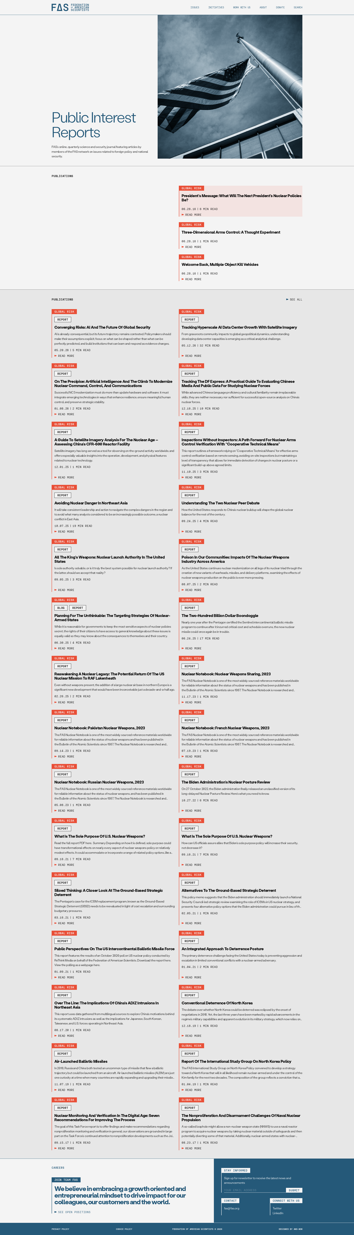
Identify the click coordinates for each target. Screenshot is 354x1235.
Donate (280, 7)
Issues (194, 7)
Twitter (277, 1208)
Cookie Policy (124, 1229)
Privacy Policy (60, 1229)
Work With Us (241, 7)
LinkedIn (278, 1213)
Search (298, 7)
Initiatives (216, 7)
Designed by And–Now (290, 1229)
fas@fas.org (231, 1208)
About (263, 7)
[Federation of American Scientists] (70, 7)
